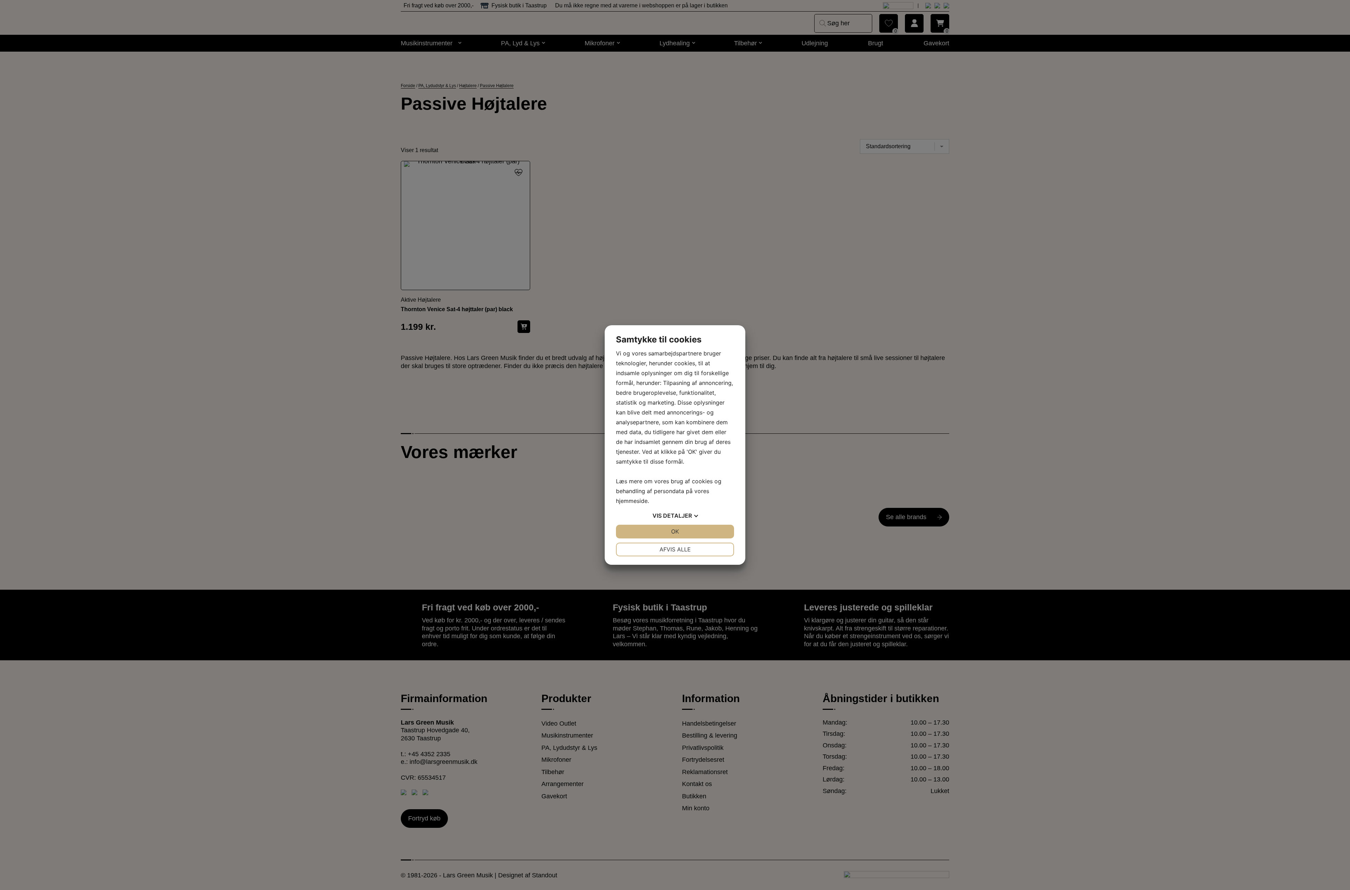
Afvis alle (675, 549)
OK (675, 531)
